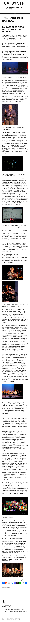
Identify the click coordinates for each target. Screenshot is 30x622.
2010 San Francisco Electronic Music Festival (13, 29)
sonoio (7, 262)
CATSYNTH (14, 3)
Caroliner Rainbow (15, 484)
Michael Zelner (21, 127)
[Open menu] (15, 13)
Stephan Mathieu (6, 453)
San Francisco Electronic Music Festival (15, 36)
